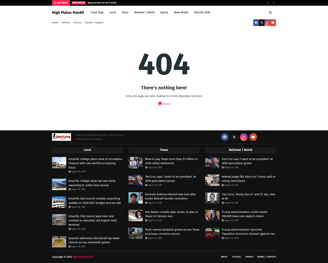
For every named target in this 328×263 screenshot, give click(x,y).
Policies (66, 22)
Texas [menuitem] (125, 12)
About (55, 22)
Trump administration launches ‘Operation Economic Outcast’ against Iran (248, 232)
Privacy (77, 22)
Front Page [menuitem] (97, 12)
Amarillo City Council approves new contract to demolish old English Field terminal (93, 220)
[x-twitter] (262, 22)
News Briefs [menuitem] (181, 12)
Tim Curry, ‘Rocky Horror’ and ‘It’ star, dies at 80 (248, 196)
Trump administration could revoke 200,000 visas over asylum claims (244, 214)
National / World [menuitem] (144, 12)
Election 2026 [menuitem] (202, 12)
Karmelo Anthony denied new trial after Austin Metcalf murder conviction (170, 196)
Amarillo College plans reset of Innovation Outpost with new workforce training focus (95, 163)
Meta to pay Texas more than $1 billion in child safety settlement (171, 161)
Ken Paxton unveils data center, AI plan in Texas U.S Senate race (171, 214)
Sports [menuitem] (164, 12)
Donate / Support (94, 22)
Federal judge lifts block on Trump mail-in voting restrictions (248, 179)
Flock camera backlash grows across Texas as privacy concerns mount (172, 232)
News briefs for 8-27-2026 (102, 2)
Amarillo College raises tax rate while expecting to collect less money (92, 183)
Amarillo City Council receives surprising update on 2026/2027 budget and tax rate (95, 201)
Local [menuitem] (113, 12)
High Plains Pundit (68, 12)
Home (166, 104)
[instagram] (267, 22)
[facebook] (256, 22)
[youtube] (273, 22)
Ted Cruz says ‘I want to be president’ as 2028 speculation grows (170, 179)
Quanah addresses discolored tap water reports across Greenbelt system (94, 240)
